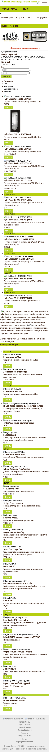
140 (8, 64)
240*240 (11, 59)
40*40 (4, 57)
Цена (6, 84)
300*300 (27, 59)
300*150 (19, 59)
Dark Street (30, 325)
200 (17, 64)
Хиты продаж (8, 86)
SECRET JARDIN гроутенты (38, 17)
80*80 (17, 57)
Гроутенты (20, 17)
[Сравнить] (14, 107)
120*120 (32, 57)
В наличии (7, 91)
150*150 (40, 57)
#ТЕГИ (25, 9)
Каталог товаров (9, 9)
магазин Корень (7, 17)
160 (12, 64)
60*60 (11, 57)
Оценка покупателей (11, 89)
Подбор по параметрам (9, 52)
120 (3, 64)
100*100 (25, 57)
